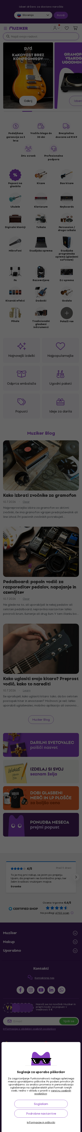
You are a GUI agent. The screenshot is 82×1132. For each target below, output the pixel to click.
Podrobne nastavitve (41, 1113)
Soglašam (41, 1104)
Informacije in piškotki (41, 1122)
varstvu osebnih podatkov (53, 1092)
